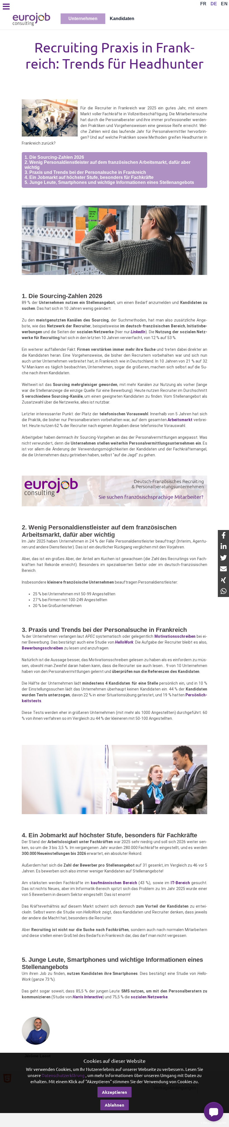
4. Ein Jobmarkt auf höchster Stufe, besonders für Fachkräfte (89, 177)
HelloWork (124, 642)
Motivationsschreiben (174, 636)
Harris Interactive (87, 997)
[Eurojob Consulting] (31, 19)
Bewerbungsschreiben (42, 648)
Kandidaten (122, 18)
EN (224, 3)
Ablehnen (114, 1105)
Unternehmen (82, 18)
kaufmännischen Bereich (114, 883)
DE (214, 3)
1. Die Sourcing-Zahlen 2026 (54, 157)
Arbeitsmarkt (180, 420)
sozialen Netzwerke (149, 997)
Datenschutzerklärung (63, 1075)
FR (203, 3)
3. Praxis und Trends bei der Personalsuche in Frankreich (85, 172)
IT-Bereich (180, 883)
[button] (213, 1111)
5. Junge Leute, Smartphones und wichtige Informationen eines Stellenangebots (109, 182)
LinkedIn (138, 332)
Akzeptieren (114, 1092)
